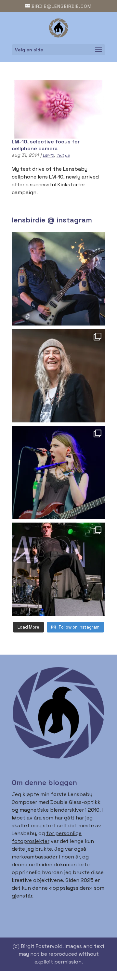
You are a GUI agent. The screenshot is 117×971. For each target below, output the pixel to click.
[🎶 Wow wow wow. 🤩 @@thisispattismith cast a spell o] (58, 375)
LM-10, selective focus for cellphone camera (46, 145)
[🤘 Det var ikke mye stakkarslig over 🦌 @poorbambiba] (58, 472)
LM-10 (48, 155)
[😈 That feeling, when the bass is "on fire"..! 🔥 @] (58, 279)
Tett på (63, 155)
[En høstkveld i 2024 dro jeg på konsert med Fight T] (58, 569)
